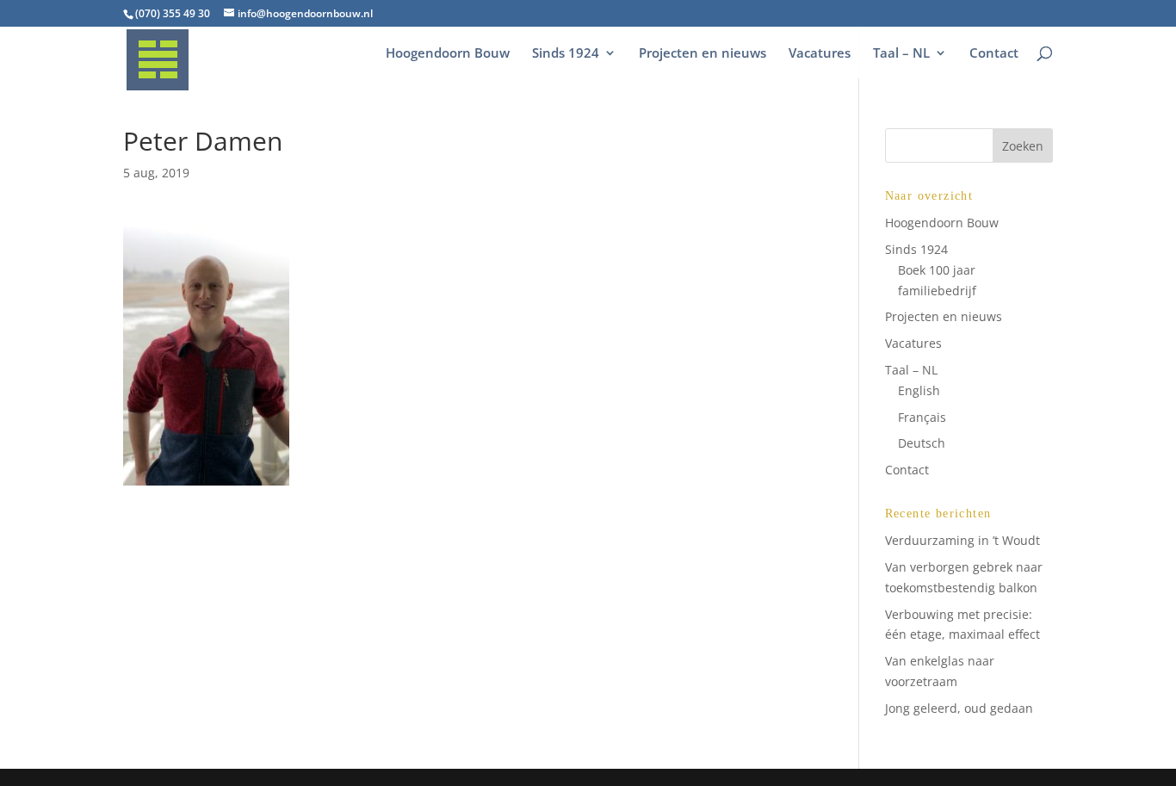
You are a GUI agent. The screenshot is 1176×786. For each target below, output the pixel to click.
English (919, 390)
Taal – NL (901, 53)
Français (922, 417)
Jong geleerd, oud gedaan (959, 708)
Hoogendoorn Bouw (448, 53)
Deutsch (921, 443)
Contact (993, 53)
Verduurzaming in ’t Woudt (962, 540)
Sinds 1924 (565, 53)
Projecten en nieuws (702, 53)
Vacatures (820, 53)
